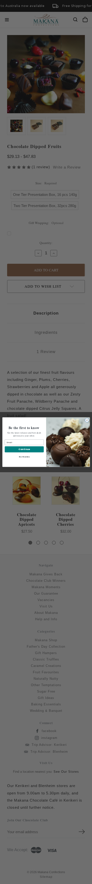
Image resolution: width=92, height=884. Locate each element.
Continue (24, 449)
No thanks (24, 456)
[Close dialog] (87, 420)
